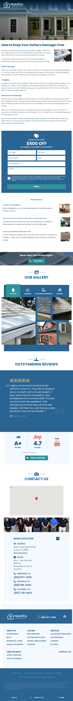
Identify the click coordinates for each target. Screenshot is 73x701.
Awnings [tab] (27, 294)
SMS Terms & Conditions (33, 673)
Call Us (14, 698)
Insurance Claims (14, 641)
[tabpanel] (36, 321)
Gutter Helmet (56, 637)
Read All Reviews (38, 458)
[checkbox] (9, 178)
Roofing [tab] (59, 294)
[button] (36, 499)
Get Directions (20, 552)
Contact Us (65, 651)
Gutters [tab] (13, 294)
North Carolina (14, 655)
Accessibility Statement (53, 673)
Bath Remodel (33, 634)
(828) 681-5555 (22, 585)
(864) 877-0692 (23, 577)
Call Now (38, 261)
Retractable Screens (36, 641)
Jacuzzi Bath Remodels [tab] (43, 294)
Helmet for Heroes (15, 644)
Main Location (23, 538)
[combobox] (36, 163)
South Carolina (14, 658)
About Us (11, 630)
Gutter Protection (36, 637)
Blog (9, 637)
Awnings (54, 641)
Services (54, 630)
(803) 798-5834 (23, 593)
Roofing (31, 644)
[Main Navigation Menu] (68, 5)
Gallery (31, 630)
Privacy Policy (16, 673)
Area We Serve (14, 651)
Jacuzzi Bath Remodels (60, 634)
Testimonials (12, 634)
